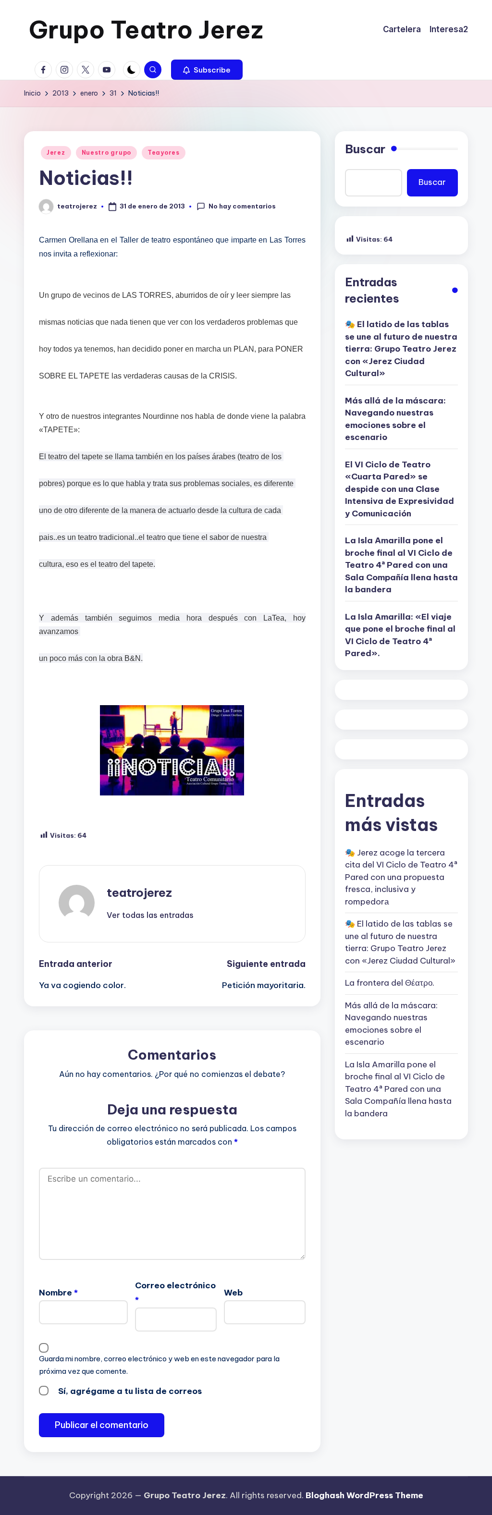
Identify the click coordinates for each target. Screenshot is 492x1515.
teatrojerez (139, 892)
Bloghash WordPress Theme (364, 1495)
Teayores (164, 152)
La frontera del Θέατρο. (389, 982)
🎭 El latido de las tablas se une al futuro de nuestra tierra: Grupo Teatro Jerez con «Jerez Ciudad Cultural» (401, 349)
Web (233, 1292)
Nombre (58, 1292)
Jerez (56, 152)
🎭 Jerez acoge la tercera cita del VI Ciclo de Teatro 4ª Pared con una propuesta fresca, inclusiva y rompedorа (401, 877)
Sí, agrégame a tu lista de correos (129, 1391)
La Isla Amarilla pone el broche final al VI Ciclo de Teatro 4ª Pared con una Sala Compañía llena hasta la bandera (401, 565)
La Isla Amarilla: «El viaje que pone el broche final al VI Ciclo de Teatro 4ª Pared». (400, 635)
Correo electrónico (175, 1292)
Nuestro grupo (106, 152)
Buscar (365, 149)
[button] (207, 70)
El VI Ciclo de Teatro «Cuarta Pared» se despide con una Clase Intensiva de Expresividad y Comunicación (399, 489)
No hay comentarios (242, 206)
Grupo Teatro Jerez (146, 29)
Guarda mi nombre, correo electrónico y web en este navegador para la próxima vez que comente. (159, 1365)
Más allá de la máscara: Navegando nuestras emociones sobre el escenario (395, 419)
